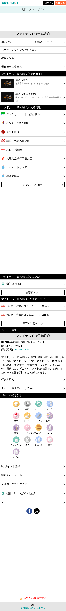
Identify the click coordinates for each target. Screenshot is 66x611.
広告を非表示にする (35, 598)
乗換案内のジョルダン (33, 608)
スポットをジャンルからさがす (19, 50)
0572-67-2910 (21, 349)
